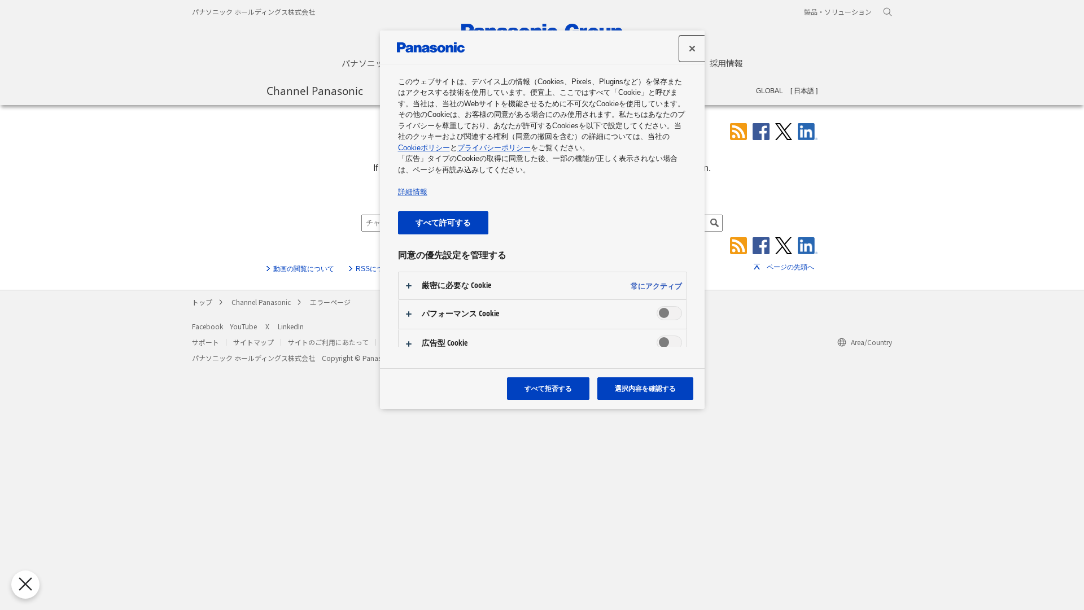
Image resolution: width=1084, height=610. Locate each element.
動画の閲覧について (303, 269)
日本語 (804, 91)
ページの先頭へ (790, 267)
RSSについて (376, 269)
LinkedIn (291, 326)
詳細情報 (412, 192)
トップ (202, 302)
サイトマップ (253, 342)
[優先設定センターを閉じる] (25, 584)
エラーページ (330, 302)
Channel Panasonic (314, 90)
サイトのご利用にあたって (328, 342)
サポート (205, 342)
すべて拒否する (548, 388)
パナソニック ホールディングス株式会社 (253, 11)
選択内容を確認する (645, 388)
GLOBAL (769, 91)
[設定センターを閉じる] (692, 48)
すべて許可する (443, 222)
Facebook (207, 326)
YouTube (243, 326)
